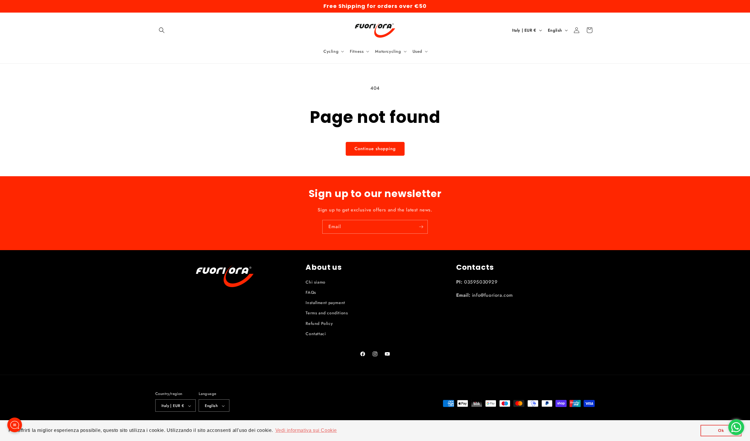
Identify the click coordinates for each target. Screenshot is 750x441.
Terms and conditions (327, 313)
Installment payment (325, 303)
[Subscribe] (421, 227)
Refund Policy (319, 323)
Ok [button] (721, 430)
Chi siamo (315, 282)
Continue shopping (375, 148)
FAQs (311, 292)
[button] (161, 30)
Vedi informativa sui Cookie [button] (306, 430)
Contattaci (316, 334)
